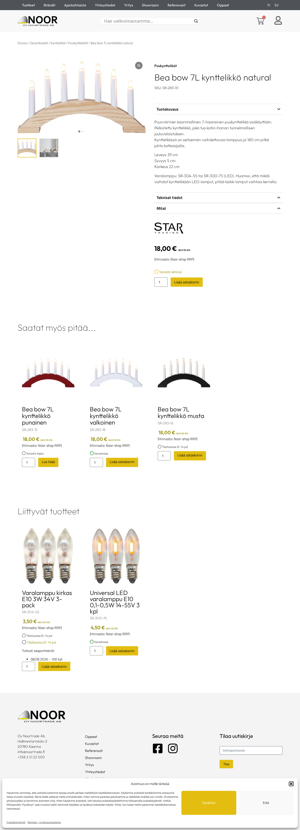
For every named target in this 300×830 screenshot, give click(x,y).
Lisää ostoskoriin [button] (122, 461)
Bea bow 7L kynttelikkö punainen (38, 415)
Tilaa (226, 764)
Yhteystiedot (105, 5)
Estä (266, 802)
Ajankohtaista (75, 5)
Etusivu (23, 43)
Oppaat (223, 5)
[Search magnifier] (196, 21)
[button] (291, 784)
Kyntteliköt (58, 43)
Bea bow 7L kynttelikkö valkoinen (106, 415)
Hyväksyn (209, 802)
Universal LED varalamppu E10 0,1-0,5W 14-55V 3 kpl (115, 602)
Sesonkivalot (39, 43)
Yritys (128, 5)
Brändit (49, 5)
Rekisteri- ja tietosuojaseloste (44, 822)
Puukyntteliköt (78, 43)
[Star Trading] (168, 229)
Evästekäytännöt (16, 822)
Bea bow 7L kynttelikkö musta (181, 412)
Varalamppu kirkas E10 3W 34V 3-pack (47, 599)
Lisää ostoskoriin (186, 282)
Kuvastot (201, 5)
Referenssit (177, 5)
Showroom (150, 5)
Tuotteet (28, 5)
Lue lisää (48, 461)
